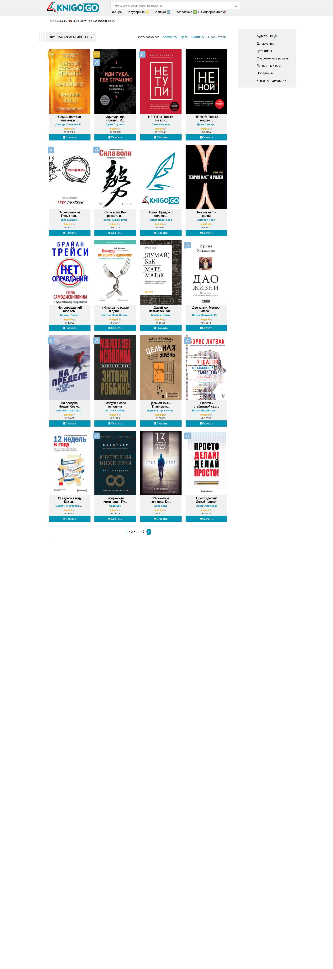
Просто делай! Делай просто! (206, 500)
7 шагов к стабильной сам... (206, 404)
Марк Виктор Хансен (160, 410)
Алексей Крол (206, 219)
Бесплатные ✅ (185, 12)
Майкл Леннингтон (67, 505)
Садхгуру (115, 505)
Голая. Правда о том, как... (160, 214)
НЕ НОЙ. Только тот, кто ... (206, 118)
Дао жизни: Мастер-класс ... (206, 309)
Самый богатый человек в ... (69, 118)
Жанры (117, 12)
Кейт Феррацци (121, 315)
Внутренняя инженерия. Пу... (115, 500)
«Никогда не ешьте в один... (115, 309)
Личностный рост (269, 65)
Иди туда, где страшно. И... (115, 118)
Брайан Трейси (69, 315)
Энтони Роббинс (115, 410)
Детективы (264, 51)
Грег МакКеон (69, 219)
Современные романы (273, 58)
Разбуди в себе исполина (115, 404)
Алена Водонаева (161, 219)
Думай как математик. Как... (161, 309)
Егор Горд (160, 505)
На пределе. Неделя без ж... (69, 404)
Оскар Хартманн (206, 505)
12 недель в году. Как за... (70, 500)
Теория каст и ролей (206, 214)
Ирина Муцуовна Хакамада (209, 315)
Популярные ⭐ (137, 12)
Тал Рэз (106, 315)
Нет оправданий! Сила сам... (70, 309)
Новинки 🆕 (161, 12)
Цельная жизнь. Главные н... (161, 404)
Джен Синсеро (161, 124)
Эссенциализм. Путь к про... (70, 214)
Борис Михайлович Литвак (209, 410)
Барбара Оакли (161, 315)
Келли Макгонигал (115, 219)
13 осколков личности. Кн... (161, 500)
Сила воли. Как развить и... (115, 214)
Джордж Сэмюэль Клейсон (73, 124)
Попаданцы (265, 73)
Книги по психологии (271, 80)
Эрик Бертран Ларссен (70, 410)
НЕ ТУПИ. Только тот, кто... (160, 118)
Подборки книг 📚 (213, 12)
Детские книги (267, 43)
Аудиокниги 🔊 (267, 36)
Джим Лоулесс (115, 124)
